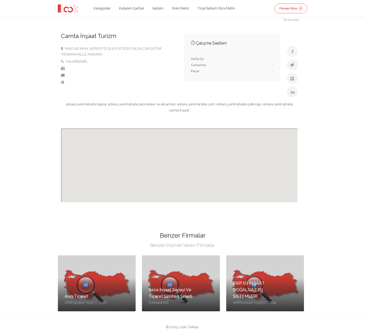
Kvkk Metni (180, 8)
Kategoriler (101, 8)
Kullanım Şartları (131, 8)
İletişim (158, 8)
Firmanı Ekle (288, 8)
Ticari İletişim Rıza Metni (216, 8)
